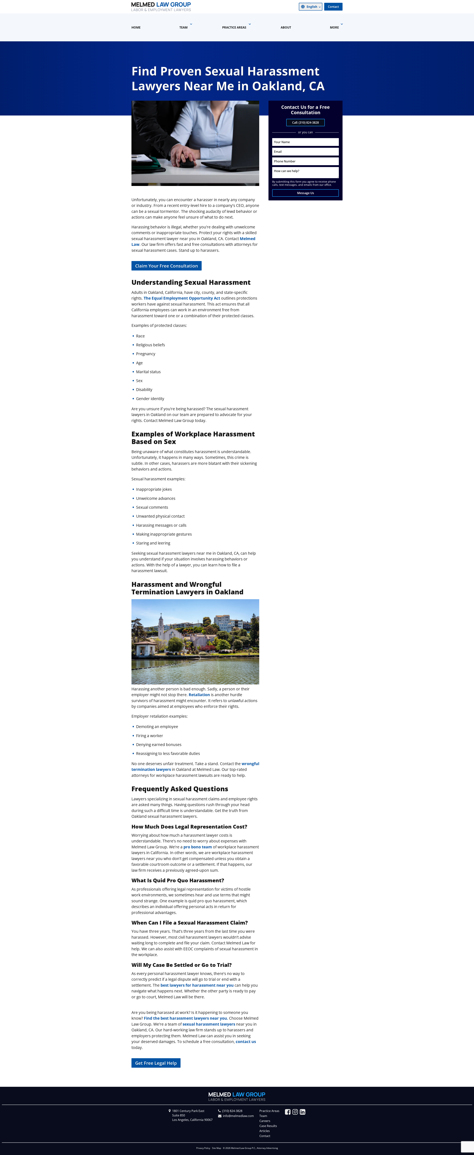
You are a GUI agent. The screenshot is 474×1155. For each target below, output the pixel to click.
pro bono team (197, 846)
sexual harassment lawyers (208, 1024)
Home (136, 27)
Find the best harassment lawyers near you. (186, 1018)
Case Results (268, 1126)
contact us (246, 1041)
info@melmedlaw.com (238, 1116)
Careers (264, 1121)
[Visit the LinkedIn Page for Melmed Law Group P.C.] (302, 1112)
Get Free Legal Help (156, 1063)
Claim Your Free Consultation (166, 266)
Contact (333, 7)
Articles (264, 1131)
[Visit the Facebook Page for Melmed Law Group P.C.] (288, 1112)
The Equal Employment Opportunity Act (181, 298)
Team (263, 1116)
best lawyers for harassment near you (197, 985)
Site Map (216, 1148)
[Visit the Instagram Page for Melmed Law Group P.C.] (295, 1112)
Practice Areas (269, 1111)
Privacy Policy (203, 1148)
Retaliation (199, 694)
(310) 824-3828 (232, 1111)
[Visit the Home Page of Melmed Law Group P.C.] (161, 6)
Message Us (305, 193)
